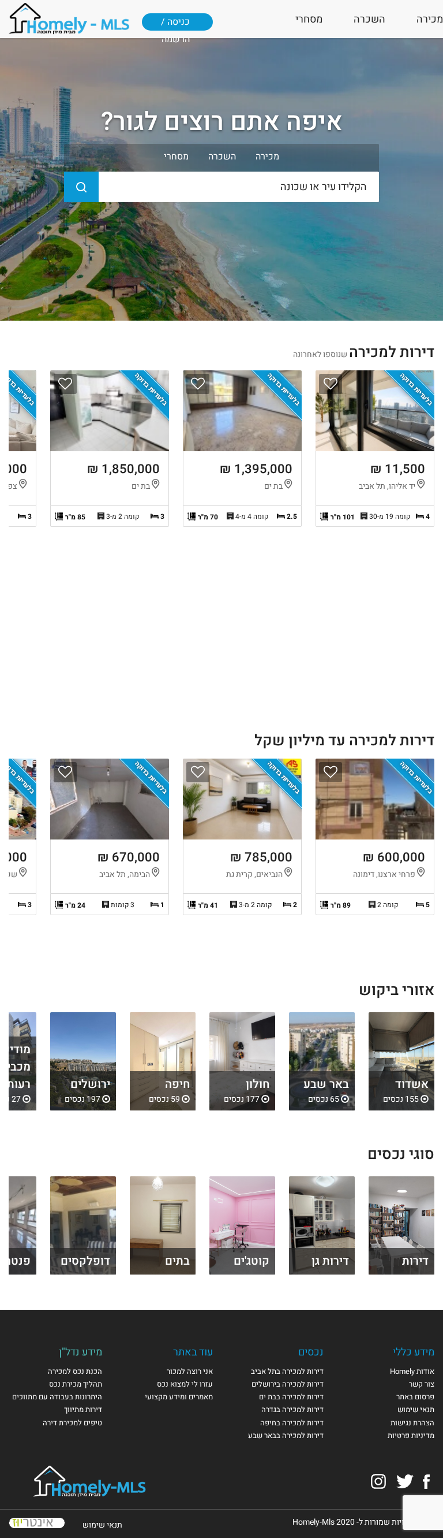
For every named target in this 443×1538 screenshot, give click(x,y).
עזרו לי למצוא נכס (185, 1384)
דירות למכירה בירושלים (287, 1384)
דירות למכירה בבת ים (291, 1396)
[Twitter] (405, 1481)
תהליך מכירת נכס (75, 1384)
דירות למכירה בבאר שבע (286, 1435)
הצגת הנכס (375, 448)
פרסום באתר (415, 1396)
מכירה (429, 19)
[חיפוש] (81, 187)
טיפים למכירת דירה (72, 1422)
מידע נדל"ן (80, 1352)
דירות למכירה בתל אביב (287, 1371)
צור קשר (421, 1384)
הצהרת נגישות (412, 1422)
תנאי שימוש (415, 1409)
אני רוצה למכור (190, 1371)
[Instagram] (378, 1481)
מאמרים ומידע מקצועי (179, 1396)
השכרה (369, 19)
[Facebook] (426, 1481)
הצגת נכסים (401, 1061)
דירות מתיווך (83, 1409)
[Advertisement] (221, 634)
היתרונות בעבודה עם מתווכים (57, 1396)
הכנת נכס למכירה (75, 1371)
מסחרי (308, 19)
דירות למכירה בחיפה (292, 1422)
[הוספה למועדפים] (330, 384)
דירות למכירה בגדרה (292, 1409)
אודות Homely (412, 1371)
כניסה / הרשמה (175, 26)
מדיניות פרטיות (411, 1435)
